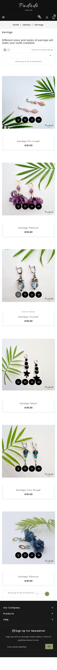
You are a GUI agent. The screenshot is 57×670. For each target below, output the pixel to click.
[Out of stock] (18, 294)
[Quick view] (39, 120)
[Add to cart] (18, 120)
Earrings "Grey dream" (28, 490)
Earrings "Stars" (28, 403)
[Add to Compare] (32, 120)
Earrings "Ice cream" (28, 141)
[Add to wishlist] (25, 120)
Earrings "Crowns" (28, 316)
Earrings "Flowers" (28, 227)
